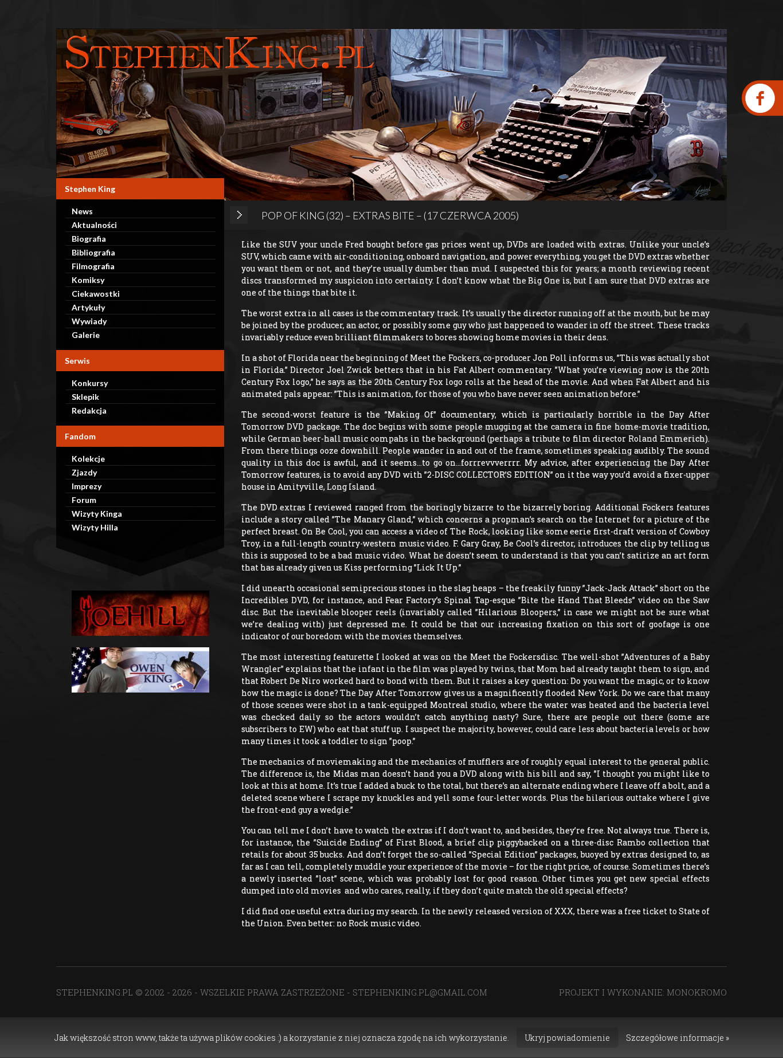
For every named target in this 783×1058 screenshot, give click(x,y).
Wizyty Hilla (95, 527)
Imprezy (86, 486)
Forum (84, 500)
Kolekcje (88, 458)
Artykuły (88, 307)
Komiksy (88, 280)
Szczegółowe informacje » (677, 1037)
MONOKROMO (697, 992)
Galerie (86, 335)
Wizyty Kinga (97, 513)
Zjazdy (84, 472)
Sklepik (85, 397)
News (82, 211)
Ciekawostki (96, 293)
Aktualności (94, 225)
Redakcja (89, 410)
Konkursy (90, 383)
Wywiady (89, 321)
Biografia (89, 238)
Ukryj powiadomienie (567, 1037)
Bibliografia (93, 252)
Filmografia (93, 266)
